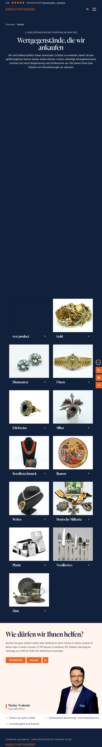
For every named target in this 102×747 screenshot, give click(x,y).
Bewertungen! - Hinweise (54, 3)
